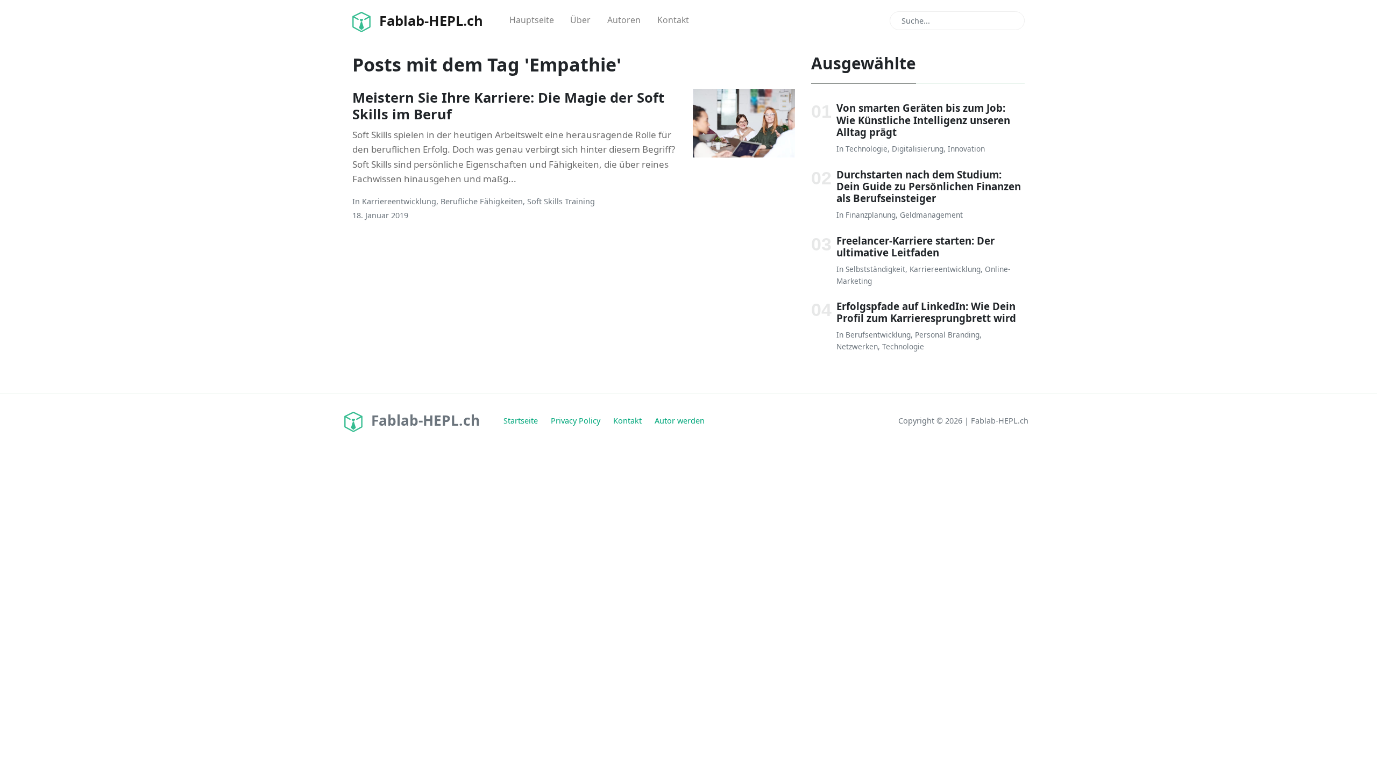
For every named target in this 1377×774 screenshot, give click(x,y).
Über (580, 20)
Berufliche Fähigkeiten (482, 201)
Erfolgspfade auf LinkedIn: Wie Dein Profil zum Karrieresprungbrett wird (926, 312)
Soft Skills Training (561, 201)
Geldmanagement (931, 215)
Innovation (966, 149)
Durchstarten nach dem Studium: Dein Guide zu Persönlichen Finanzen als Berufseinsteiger (928, 186)
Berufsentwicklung (878, 334)
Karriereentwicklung (399, 201)
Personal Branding (947, 334)
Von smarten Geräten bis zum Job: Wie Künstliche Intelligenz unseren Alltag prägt (923, 120)
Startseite (520, 420)
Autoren (624, 20)
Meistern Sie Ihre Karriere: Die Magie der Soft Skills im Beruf (508, 105)
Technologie (867, 149)
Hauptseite (531, 20)
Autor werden (680, 420)
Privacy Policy (575, 420)
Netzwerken (857, 346)
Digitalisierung (917, 149)
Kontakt (673, 20)
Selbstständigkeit (875, 269)
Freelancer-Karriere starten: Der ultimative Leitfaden (915, 246)
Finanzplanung (871, 215)
